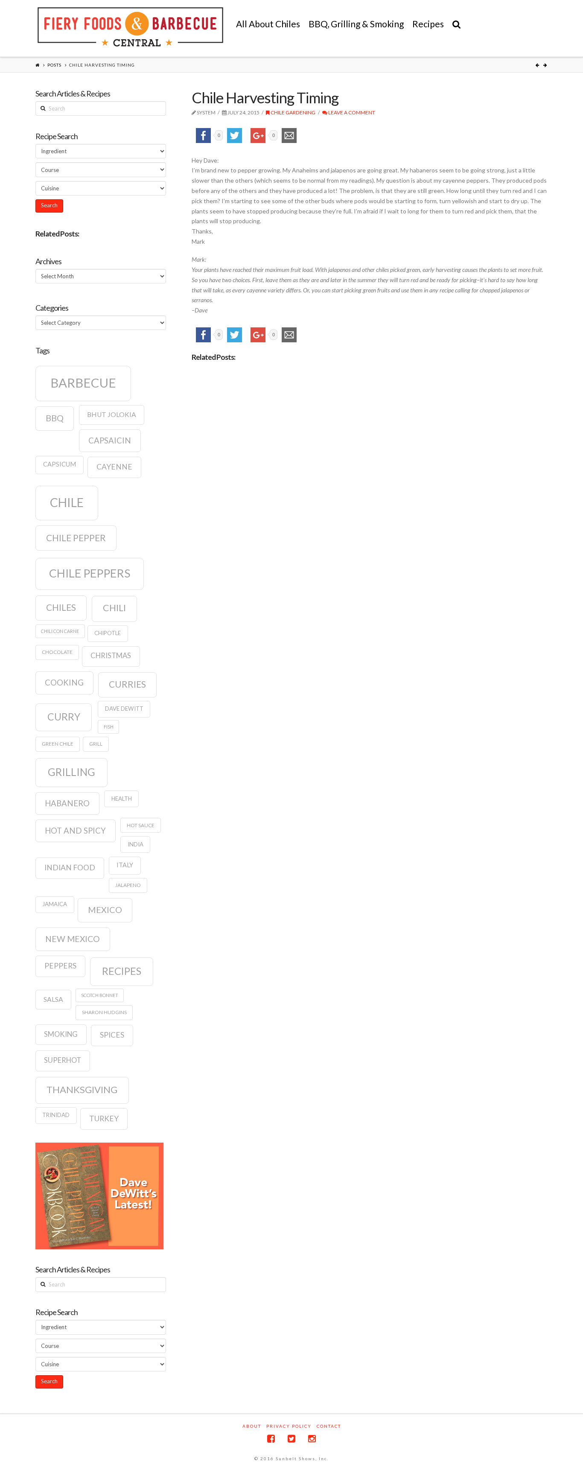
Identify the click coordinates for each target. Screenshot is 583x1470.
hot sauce (140, 825)
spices (112, 1034)
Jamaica (54, 904)
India (135, 844)
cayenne (114, 466)
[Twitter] (291, 1438)
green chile (57, 744)
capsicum (59, 464)
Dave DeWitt (124, 708)
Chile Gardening (292, 112)
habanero (67, 803)
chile (67, 502)
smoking (61, 1034)
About (251, 1426)
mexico (105, 909)
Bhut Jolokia (111, 414)
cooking (64, 682)
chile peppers (89, 573)
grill (95, 744)
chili (114, 607)
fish (109, 726)
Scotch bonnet (99, 995)
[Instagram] (312, 1438)
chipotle (107, 633)
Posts (54, 64)
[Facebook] (271, 1438)
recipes (121, 971)
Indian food (69, 867)
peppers (60, 965)
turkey (104, 1118)
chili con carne (60, 631)
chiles (61, 607)
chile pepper (76, 538)
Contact (329, 1426)
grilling (71, 772)
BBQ (55, 418)
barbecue (83, 382)
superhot (62, 1060)
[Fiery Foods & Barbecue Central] (130, 27)
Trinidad (56, 1114)
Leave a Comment (351, 112)
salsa (53, 999)
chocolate (57, 652)
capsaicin (109, 440)
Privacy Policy (289, 1426)
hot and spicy (75, 830)
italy (125, 865)
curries (127, 684)
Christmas (110, 655)
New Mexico (72, 939)
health (121, 798)
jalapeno (128, 885)
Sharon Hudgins (104, 1012)
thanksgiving (82, 1089)
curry (63, 717)
